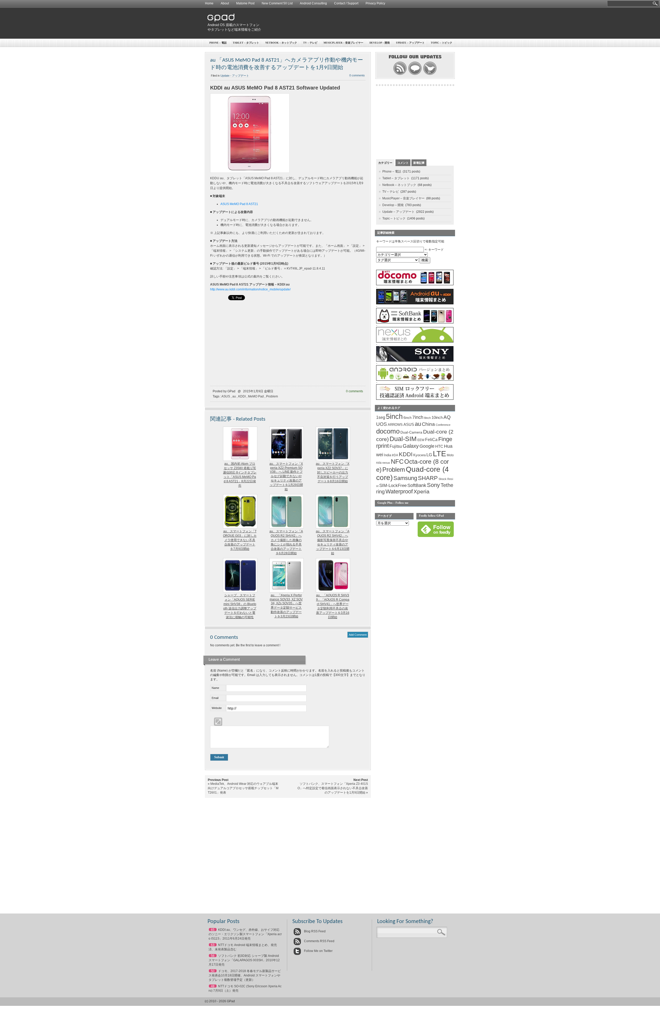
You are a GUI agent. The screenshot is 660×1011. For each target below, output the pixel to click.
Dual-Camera (411, 432)
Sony (433, 485)
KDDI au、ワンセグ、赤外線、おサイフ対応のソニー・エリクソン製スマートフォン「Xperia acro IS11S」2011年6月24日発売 (245, 934)
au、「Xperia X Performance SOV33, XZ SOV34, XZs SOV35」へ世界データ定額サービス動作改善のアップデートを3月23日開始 (286, 605)
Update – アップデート (410, 42)
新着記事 (419, 162)
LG (429, 454)
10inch (437, 417)
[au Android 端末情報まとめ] (414, 303)
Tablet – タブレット (246, 42)
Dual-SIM (403, 438)
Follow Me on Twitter (318, 951)
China (428, 424)
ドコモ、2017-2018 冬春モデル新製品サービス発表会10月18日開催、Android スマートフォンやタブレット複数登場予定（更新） (245, 975)
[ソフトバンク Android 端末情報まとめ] (414, 322)
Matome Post (245, 3)
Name (215, 687)
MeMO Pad (256, 396)
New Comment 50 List (277, 3)
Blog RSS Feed (314, 931)
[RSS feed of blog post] (400, 74)
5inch (394, 416)
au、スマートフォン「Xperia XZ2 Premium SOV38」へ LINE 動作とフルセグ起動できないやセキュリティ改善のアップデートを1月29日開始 (286, 476)
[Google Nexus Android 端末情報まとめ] (414, 341)
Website (217, 708)
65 (212, 930)
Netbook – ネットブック (281, 42)
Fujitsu (396, 446)
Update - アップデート (234, 75)
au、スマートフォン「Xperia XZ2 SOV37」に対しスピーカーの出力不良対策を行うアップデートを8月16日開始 (332, 472)
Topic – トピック (441, 42)
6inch (407, 418)
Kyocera (419, 455)
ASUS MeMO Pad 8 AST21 (239, 204)
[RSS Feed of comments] (415, 74)
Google (426, 446)
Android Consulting (313, 3)
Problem (272, 396)
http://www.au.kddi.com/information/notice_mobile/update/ (250, 289)
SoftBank (416, 485)
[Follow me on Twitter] (430, 74)
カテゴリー (385, 162)
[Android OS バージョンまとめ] (414, 379)
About (225, 3)
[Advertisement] (360, 23)
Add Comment (358, 634)
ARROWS (395, 425)
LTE (439, 453)
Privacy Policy (375, 3)
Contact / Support (346, 3)
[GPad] (221, 20)
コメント (403, 162)
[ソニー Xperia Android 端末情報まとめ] (414, 360)
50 (212, 971)
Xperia (422, 491)
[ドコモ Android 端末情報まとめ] (414, 284)
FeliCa (431, 439)
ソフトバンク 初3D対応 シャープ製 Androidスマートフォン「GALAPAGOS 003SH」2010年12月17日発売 (244, 960)
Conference (443, 424)
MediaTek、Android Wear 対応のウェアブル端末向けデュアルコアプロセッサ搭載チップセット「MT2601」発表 (243, 788)
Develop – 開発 (379, 42)
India (387, 455)
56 (212, 956)
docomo (388, 431)
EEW (420, 440)
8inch (427, 417)
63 (212, 945)
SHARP (428, 478)
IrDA (395, 455)
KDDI (242, 396)
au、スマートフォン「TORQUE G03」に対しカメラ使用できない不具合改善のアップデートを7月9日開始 (240, 540)
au (234, 396)
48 (212, 986)
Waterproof (399, 491)
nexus (386, 462)
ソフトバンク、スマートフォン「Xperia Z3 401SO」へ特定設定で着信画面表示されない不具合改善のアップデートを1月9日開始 (333, 788)
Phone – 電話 (218, 42)
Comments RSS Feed (318, 941)
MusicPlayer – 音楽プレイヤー (343, 42)
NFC (397, 461)
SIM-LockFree (393, 485)
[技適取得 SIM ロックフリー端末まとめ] (414, 399)
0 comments (357, 75)
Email (215, 697)
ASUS (225, 396)
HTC (439, 446)
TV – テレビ (310, 42)
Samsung (405, 478)
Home (209, 3)
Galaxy (411, 446)
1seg (380, 417)
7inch (417, 417)
